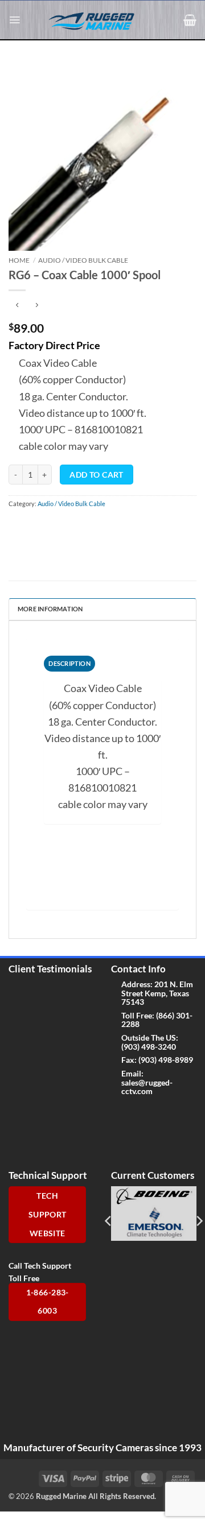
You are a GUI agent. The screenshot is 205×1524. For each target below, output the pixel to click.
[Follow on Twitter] (138, 1114)
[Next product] (17, 305)
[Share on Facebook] (35, 526)
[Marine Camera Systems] (97, 20)
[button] (14, 20)
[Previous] (109, 1220)
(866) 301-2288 (156, 1020)
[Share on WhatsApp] (17, 526)
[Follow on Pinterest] (120, 1137)
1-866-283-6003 (47, 1302)
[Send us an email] (156, 1114)
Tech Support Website (47, 1214)
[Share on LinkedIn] (107, 526)
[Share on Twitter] (54, 526)
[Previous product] (36, 305)
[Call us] (174, 1114)
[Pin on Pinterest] (89, 526)
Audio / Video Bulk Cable (83, 260)
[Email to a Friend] (71, 526)
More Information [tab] (50, 608)
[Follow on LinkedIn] (138, 1137)
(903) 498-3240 (148, 1046)
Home (19, 260)
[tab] (69, 664)
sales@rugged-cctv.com (147, 1087)
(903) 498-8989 (165, 1060)
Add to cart (96, 474)
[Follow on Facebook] (120, 1114)
